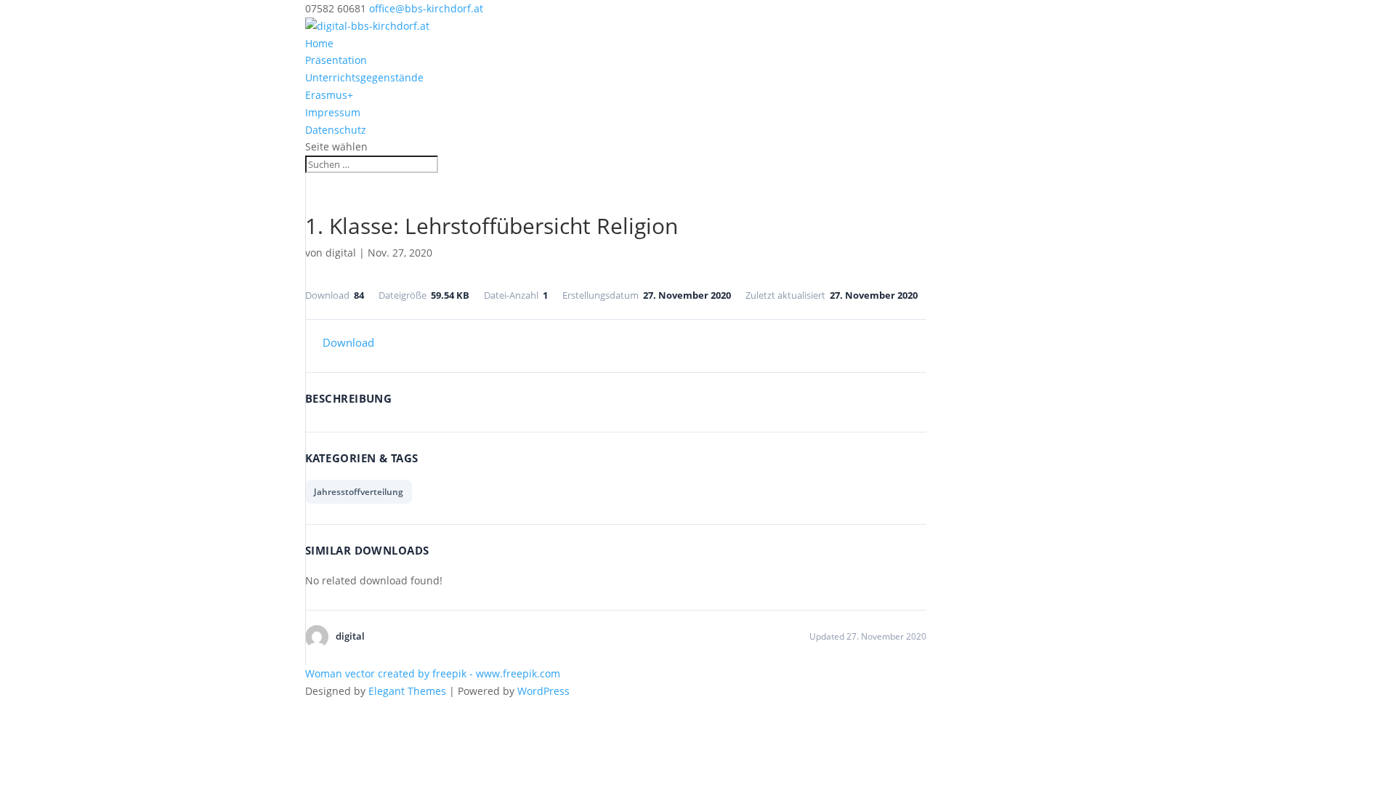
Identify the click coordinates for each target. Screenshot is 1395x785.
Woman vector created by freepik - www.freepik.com (432, 673)
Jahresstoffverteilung (358, 492)
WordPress (543, 691)
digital (341, 252)
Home (319, 43)
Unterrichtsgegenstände (364, 77)
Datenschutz (335, 130)
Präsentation (336, 60)
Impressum (332, 112)
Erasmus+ (329, 95)
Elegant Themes (407, 691)
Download (348, 342)
